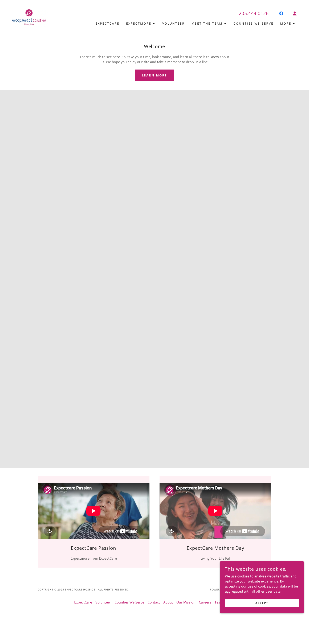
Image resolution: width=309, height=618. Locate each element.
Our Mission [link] (185, 602)
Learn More (154, 75)
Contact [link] (154, 602)
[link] (29, 17)
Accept (261, 603)
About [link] (168, 602)
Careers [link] (205, 602)
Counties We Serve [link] (253, 23)
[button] (295, 13)
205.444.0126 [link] (254, 13)
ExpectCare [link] (107, 23)
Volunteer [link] (173, 23)
